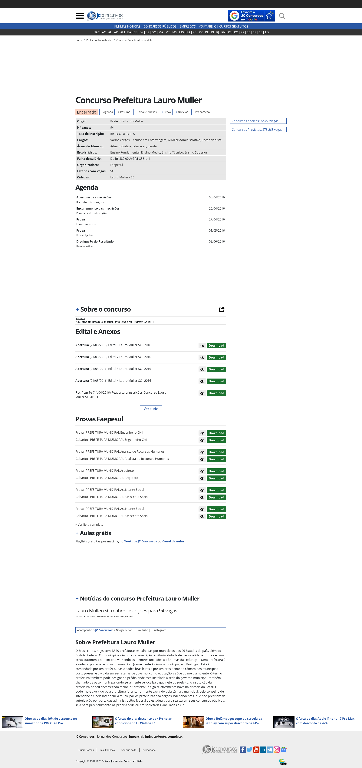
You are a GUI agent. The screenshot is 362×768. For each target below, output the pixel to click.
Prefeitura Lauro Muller (126, 121)
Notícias (182, 112)
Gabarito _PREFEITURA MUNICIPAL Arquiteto (106, 478)
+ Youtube (141, 630)
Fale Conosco (107, 750)
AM (122, 32)
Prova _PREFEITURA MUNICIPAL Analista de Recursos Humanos (120, 451)
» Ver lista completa (89, 524)
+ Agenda (107, 112)
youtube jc (207, 26)
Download (216, 345)
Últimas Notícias (127, 26)
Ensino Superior (196, 152)
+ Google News (123, 630)
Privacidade (149, 750)
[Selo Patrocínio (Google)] (251, 15)
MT (168, 32)
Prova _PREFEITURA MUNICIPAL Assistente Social (109, 490)
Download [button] (216, 433)
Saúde (152, 146)
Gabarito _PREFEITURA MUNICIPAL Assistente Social (111, 497)
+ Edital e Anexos (146, 112)
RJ (217, 32)
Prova (166, 112)
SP (254, 32)
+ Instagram (158, 630)
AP (116, 32)
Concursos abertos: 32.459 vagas (255, 121)
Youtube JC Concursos (140, 541)
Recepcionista (212, 140)
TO (267, 32)
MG (181, 32)
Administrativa (120, 146)
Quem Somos (86, 750)
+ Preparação (201, 112)
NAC (97, 32)
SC (248, 32)
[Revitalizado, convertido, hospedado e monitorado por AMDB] (283, 762)
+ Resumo (124, 112)
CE (135, 32)
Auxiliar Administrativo (184, 140)
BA (129, 32)
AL (110, 32)
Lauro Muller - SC (122, 177)
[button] (202, 345)
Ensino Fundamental (125, 152)
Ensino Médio (150, 152)
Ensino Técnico (172, 152)
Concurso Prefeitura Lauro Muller (135, 40)
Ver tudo (151, 408)
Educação (139, 146)
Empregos (188, 26)
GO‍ (154, 32)
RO (236, 32)
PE (207, 32)
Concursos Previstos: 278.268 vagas (257, 129)
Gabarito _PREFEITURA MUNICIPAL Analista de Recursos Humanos (122, 459)
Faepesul (116, 165)
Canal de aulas (173, 541)
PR (201, 32)
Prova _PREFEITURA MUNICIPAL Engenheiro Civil (109, 432)
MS (174, 32)
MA (161, 32)
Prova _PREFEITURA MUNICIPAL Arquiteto (104, 470)
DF (141, 32)
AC (104, 32)
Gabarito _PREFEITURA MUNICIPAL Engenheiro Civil (111, 440)
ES (147, 32)
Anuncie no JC (128, 750)
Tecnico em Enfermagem (148, 140)
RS (230, 32)
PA (188, 32)
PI (212, 32)
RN (223, 32)
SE (260, 32)
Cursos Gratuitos (233, 26)
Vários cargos (120, 140)
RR (242, 32)
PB (194, 32)
